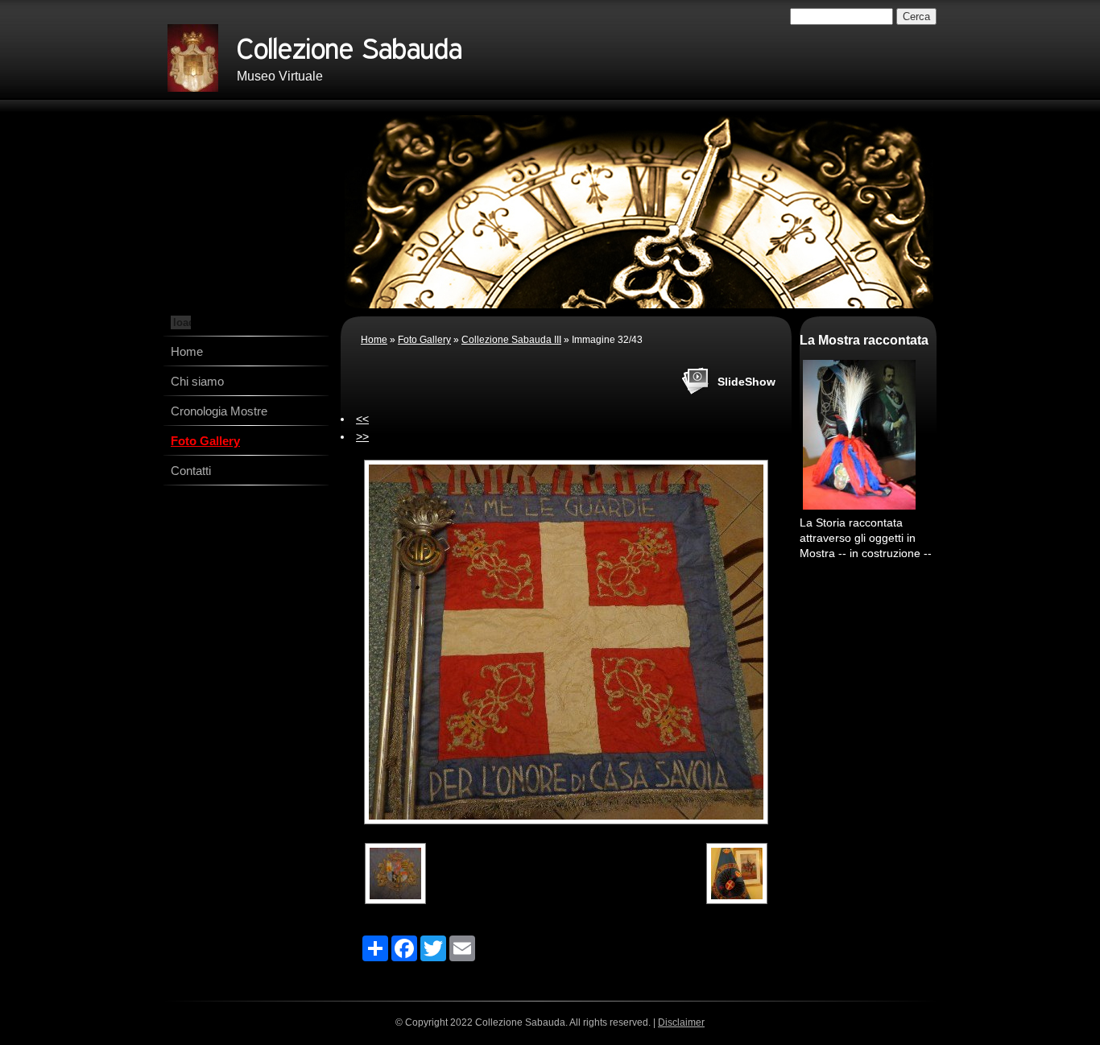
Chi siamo (197, 381)
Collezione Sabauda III (511, 339)
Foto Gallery (205, 441)
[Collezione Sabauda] (192, 58)
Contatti (191, 470)
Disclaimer (681, 1022)
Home (187, 351)
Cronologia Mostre (219, 411)
